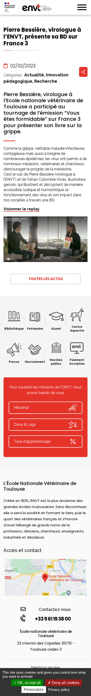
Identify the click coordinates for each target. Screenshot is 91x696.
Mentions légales (45, 667)
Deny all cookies (65, 683)
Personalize (34, 690)
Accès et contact (23, 550)
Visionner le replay (21, 209)
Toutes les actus (45, 278)
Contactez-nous (55, 609)
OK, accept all (29, 683)
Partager (83, 72)
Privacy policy (59, 690)
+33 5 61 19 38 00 (53, 618)
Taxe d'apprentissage (32, 441)
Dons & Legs (25, 424)
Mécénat (21, 407)
